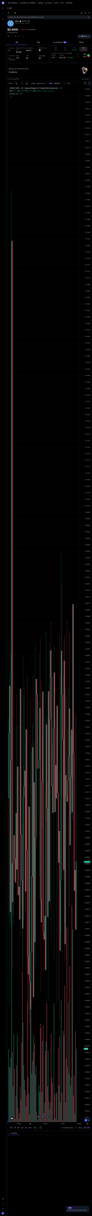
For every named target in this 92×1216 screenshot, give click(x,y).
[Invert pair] (28, 21)
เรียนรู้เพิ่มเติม (13, 72)
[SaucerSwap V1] (15, 13)
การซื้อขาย (83, 36)
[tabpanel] (49, 54)
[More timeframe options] (89, 49)
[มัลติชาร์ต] (3, 1198)
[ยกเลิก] (87, 1208)
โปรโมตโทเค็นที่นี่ (12, 79)
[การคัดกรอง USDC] (75, 1137)
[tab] (16, 42)
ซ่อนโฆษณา (85, 79)
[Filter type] (36, 1137)
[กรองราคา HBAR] (49, 1137)
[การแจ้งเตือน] (3, 1203)
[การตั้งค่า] (3, 1208)
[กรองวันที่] (25, 1137)
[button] (22, 1137)
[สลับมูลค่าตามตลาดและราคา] (7, 32)
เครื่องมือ (69, 3)
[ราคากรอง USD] (63, 1137)
